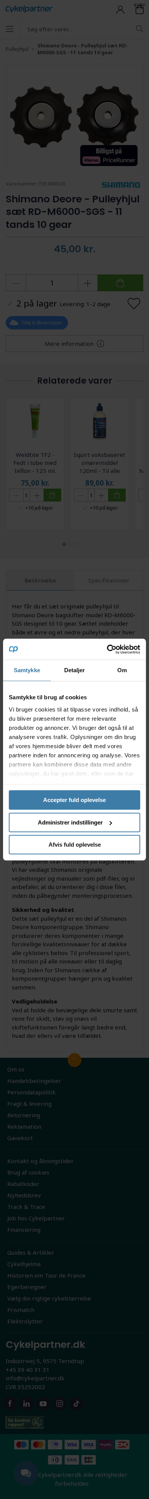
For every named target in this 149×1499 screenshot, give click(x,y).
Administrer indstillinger (70, 822)
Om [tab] (122, 670)
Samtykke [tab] (27, 670)
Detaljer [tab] (74, 670)
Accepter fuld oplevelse (74, 800)
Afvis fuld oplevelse (75, 844)
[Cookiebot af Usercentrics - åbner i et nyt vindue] (107, 649)
